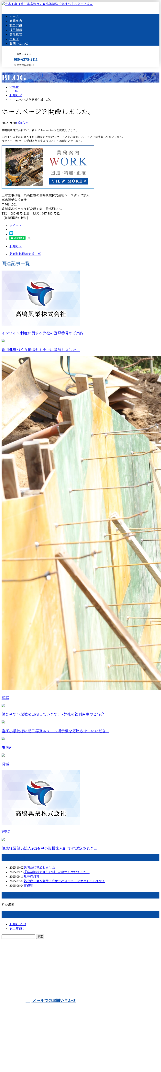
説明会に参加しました (39, 867)
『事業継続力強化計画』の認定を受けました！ (57, 872)
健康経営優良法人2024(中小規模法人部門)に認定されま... (49, 848)
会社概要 (15, 34)
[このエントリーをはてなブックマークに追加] (11, 234)
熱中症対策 (31, 876)
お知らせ (22, 123)
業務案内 (15, 21)
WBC (6, 832)
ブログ (14, 39)
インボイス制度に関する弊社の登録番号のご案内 (43, 333)
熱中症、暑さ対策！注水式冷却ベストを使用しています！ (64, 881)
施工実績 (15, 25)
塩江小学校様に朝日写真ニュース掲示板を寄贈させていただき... (55, 731)
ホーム (14, 16)
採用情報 (15, 30)
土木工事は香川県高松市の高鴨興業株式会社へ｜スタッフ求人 (46, 1060)
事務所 (7, 747)
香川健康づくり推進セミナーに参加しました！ (41, 350)
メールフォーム (15, 69)
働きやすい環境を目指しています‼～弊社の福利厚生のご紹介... (54, 714)
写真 (5, 698)
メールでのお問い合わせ (54, 1000)
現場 (5, 764)
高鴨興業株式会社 (77, 976)
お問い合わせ (18, 43)
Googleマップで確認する (20, 1039)
